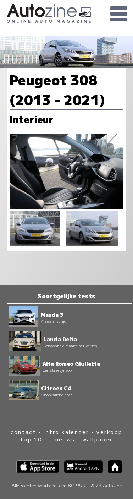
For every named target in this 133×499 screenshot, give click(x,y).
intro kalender (66, 431)
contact (24, 431)
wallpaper (97, 439)
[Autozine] (66, 12)
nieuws (64, 439)
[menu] (118, 14)
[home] (112, 471)
